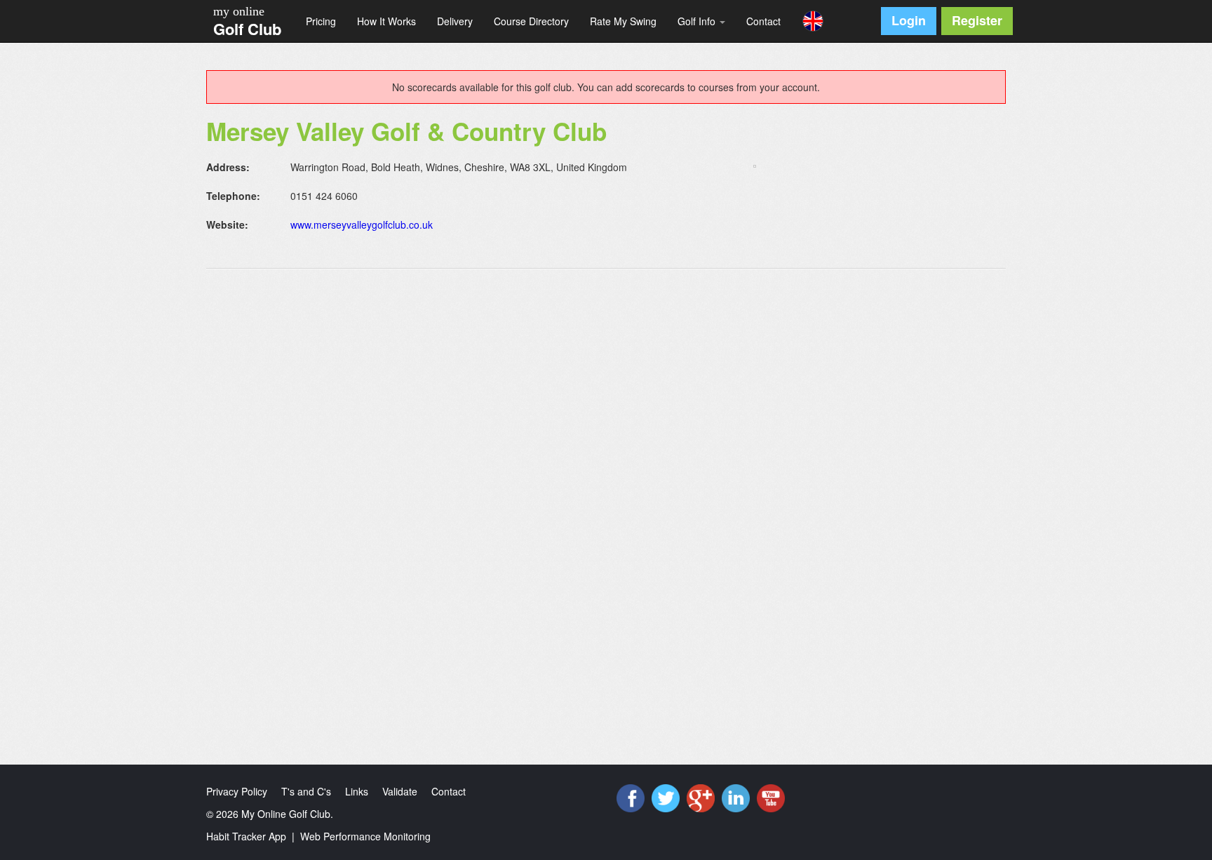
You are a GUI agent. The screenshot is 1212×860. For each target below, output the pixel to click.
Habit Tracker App (246, 836)
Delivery (455, 21)
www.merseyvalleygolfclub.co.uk (361, 224)
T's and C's (306, 791)
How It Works (386, 21)
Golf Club (247, 29)
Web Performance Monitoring (365, 836)
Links (356, 791)
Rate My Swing (623, 21)
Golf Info (698, 21)
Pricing (321, 21)
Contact (763, 21)
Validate (399, 791)
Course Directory (531, 21)
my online (238, 11)
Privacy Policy (236, 791)
